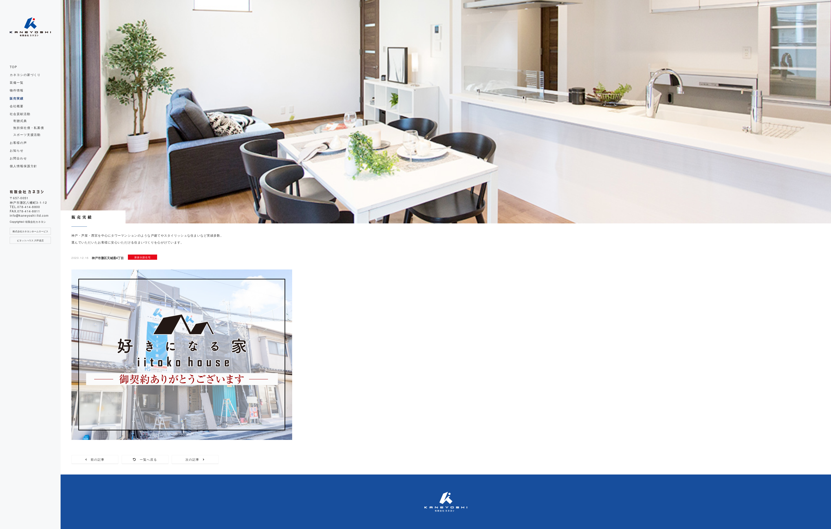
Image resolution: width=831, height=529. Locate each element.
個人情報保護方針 (23, 166)
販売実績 (17, 98)
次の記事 (194, 459)
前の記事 (96, 459)
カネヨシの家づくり (25, 74)
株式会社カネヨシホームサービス (30, 231)
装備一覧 (17, 82)
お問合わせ (18, 158)
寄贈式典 (20, 121)
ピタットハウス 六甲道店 (30, 240)
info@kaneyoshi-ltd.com (29, 215)
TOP (13, 67)
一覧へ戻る (146, 459)
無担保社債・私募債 (28, 127)
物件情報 (17, 90)
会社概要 (17, 106)
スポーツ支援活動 (27, 134)
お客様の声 (18, 142)
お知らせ (17, 150)
